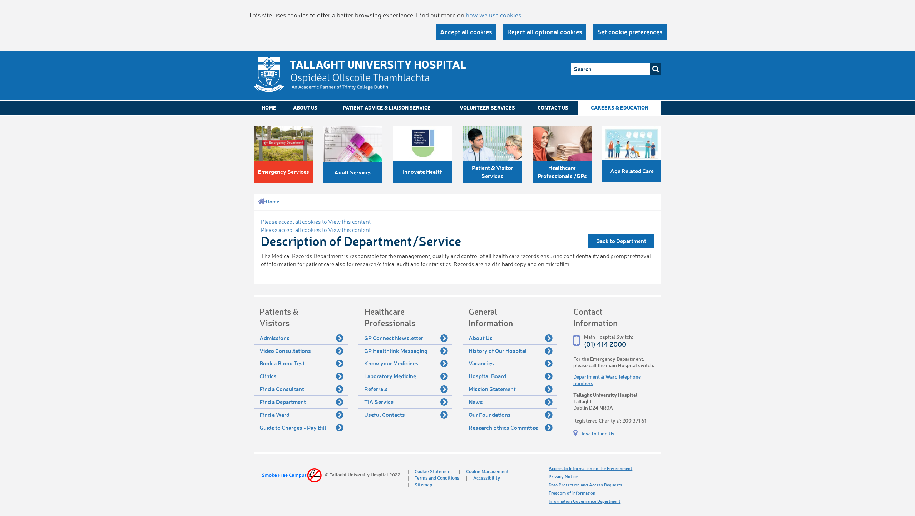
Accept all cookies (466, 31)
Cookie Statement (433, 471)
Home (269, 107)
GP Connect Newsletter (393, 338)
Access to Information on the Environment (590, 468)
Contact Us (553, 107)
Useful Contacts (384, 414)
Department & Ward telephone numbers (607, 379)
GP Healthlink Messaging (395, 350)
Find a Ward (274, 414)
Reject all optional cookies (544, 31)
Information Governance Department (584, 501)
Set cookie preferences (630, 31)
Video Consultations (285, 350)
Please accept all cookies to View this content (316, 221)
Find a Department (282, 401)
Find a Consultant (281, 389)
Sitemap (423, 484)
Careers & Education (619, 107)
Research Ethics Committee (503, 427)
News (476, 401)
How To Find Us (596, 433)
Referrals (376, 389)
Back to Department (621, 240)
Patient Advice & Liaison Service (387, 107)
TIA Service (379, 401)
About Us (305, 107)
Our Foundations (490, 414)
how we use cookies (493, 15)
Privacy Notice (563, 476)
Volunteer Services (487, 107)
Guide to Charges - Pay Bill (292, 427)
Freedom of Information (572, 493)
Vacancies (481, 363)
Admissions (274, 338)
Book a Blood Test (282, 363)
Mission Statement (492, 389)
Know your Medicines (391, 363)
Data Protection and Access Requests (585, 484)
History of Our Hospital (498, 350)
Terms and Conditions (437, 478)
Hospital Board (487, 376)
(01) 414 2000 (605, 344)
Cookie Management (487, 471)
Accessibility (486, 478)
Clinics (268, 376)
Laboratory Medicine (390, 376)
